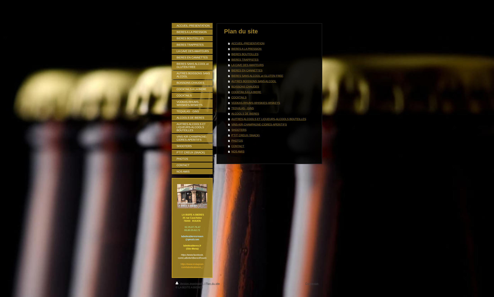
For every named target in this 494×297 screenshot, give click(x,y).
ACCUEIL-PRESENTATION (247, 43)
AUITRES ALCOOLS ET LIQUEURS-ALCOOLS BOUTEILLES (268, 119)
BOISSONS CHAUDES (245, 86)
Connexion (311, 283)
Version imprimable (191, 283)
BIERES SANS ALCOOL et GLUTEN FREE (257, 75)
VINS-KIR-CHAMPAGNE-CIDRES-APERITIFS (259, 124)
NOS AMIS (237, 151)
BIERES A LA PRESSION (246, 48)
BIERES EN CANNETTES (246, 70)
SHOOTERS (238, 129)
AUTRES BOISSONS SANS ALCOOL (253, 81)
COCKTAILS (238, 97)
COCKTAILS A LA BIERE (246, 92)
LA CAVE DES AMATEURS (247, 65)
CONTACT (237, 146)
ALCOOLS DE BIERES (245, 113)
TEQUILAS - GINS (242, 108)
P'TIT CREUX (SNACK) (245, 135)
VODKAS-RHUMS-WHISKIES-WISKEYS (255, 102)
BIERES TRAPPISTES (244, 59)
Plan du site (213, 283)
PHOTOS (237, 140)
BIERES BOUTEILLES (244, 54)
